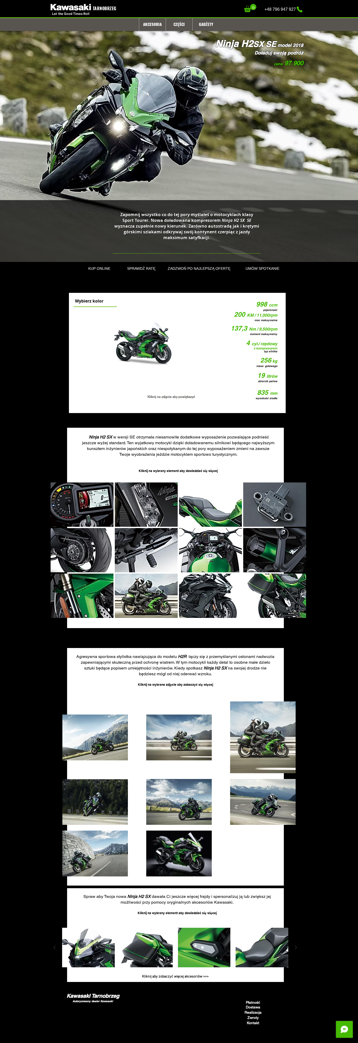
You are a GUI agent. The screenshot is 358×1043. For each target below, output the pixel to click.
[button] (250, 8)
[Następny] (296, 947)
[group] (175, 947)
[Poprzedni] (54, 947)
